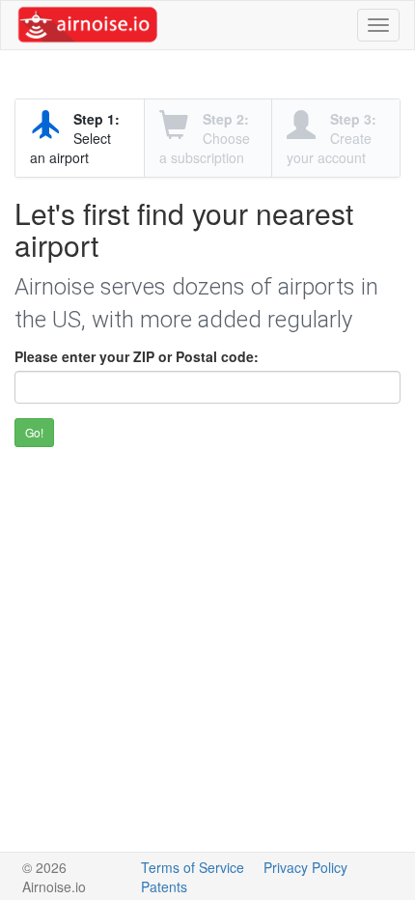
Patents (164, 886)
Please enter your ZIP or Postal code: (136, 356)
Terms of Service (192, 867)
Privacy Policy (305, 867)
